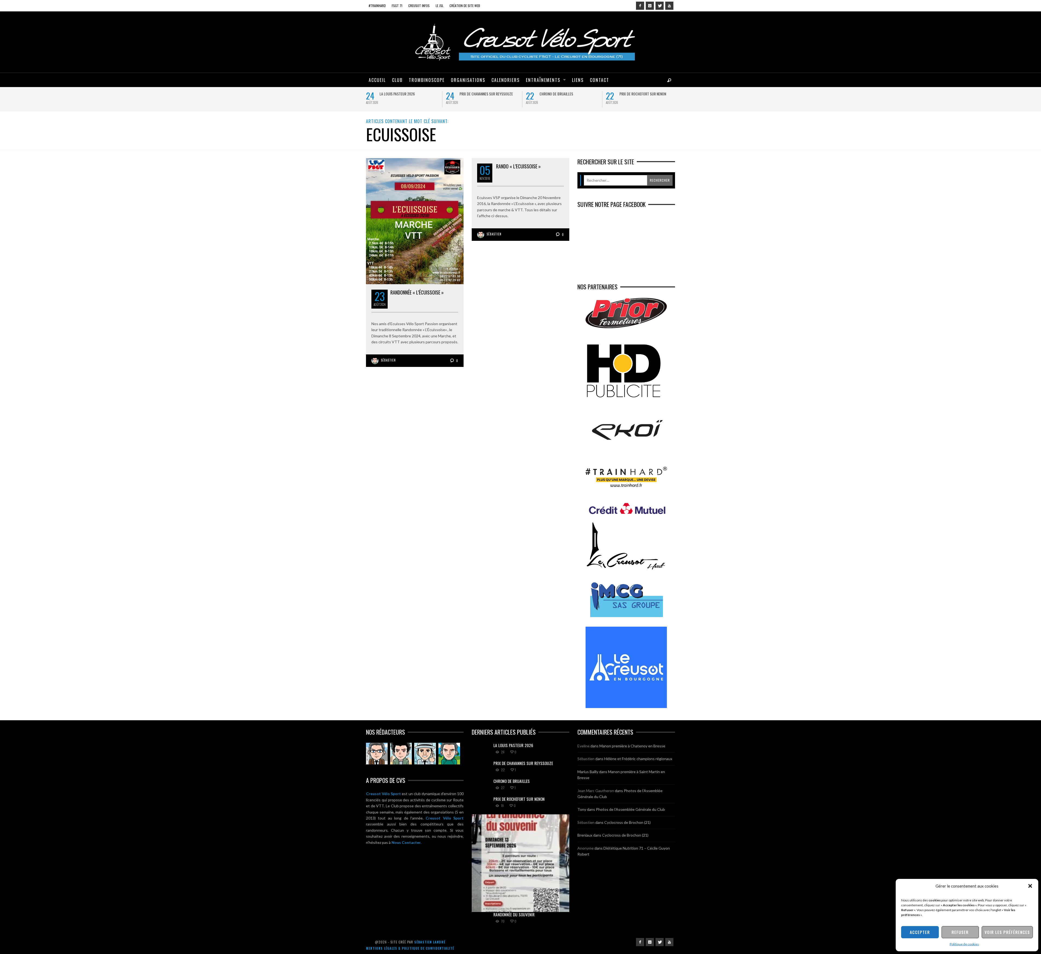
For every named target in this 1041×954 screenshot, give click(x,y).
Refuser (960, 932)
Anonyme (585, 848)
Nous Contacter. (406, 842)
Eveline (583, 746)
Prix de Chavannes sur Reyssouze (486, 93)
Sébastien (388, 360)
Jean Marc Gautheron (595, 790)
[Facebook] (640, 6)
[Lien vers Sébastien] (401, 753)
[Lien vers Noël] (377, 753)
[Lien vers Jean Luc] (425, 753)
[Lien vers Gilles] (449, 753)
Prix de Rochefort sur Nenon (642, 93)
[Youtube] (669, 6)
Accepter (920, 932)
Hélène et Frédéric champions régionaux (638, 758)
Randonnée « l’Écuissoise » (417, 292)
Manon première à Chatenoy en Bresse (632, 746)
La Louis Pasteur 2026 (397, 93)
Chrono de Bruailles (556, 93)
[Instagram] (650, 6)
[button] (1030, 886)
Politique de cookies (964, 944)
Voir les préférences (1007, 932)
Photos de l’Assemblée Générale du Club (630, 809)
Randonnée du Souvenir (514, 914)
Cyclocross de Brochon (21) (627, 822)
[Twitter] (660, 6)
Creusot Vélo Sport (383, 793)
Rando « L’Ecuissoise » (518, 166)
